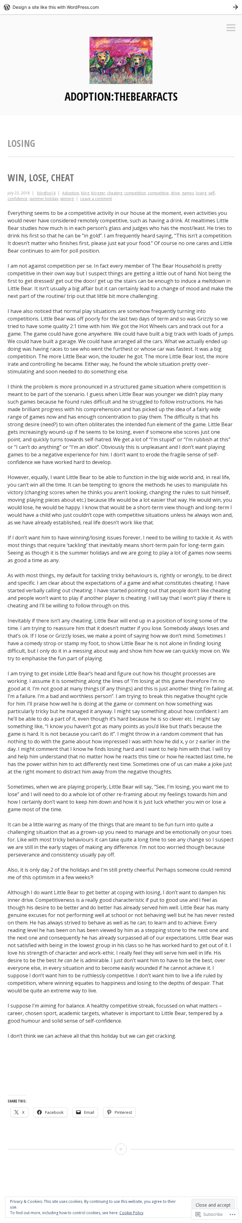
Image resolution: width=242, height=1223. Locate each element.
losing (201, 193)
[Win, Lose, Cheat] (121, 1149)
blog (85, 193)
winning (67, 198)
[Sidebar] (231, 28)
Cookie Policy (131, 1212)
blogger (98, 193)
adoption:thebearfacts (121, 96)
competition (135, 193)
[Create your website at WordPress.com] (121, 7)
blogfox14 (46, 193)
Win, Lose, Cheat (41, 177)
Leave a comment (96, 198)
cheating (114, 193)
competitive (158, 193)
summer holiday (43, 198)
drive (175, 193)
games (188, 193)
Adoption (70, 193)
